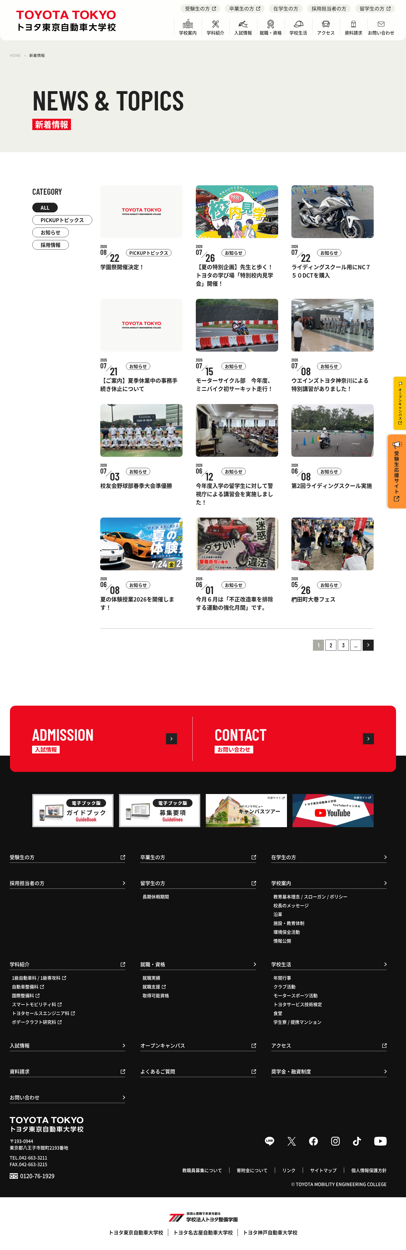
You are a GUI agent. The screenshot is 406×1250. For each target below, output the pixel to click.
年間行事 (282, 977)
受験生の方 (197, 8)
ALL (45, 207)
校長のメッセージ (291, 905)
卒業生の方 (241, 8)
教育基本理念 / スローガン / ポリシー (310, 896)
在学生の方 (285, 8)
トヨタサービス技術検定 (297, 1004)
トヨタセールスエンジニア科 (40, 1013)
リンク (289, 1170)
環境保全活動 (286, 932)
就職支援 (151, 986)
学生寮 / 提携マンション (297, 1022)
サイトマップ (323, 1170)
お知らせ (50, 232)
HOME (15, 55)
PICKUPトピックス (62, 219)
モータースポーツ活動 (295, 995)
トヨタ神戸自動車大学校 (270, 1232)
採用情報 (50, 244)
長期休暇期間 (156, 896)
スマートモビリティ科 (34, 1004)
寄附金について (252, 1170)
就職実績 (151, 977)
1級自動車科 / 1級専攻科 (36, 977)
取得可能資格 (156, 995)
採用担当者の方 (329, 8)
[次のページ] (368, 645)
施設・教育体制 (288, 923)
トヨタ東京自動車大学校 (136, 1232)
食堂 (277, 1013)
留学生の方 (372, 8)
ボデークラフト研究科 (34, 1022)
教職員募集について (202, 1170)
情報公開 (282, 940)
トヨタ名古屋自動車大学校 (203, 1232)
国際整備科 (23, 995)
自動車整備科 (25, 986)
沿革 (277, 914)
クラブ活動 (284, 986)
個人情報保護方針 (369, 1170)
